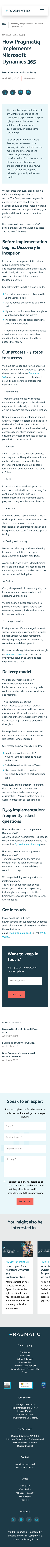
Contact (25, 1372)
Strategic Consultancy (25, 1404)
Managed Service (25, 1411)
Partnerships (25, 1362)
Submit (14, 994)
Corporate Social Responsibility (25, 1369)
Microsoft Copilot (25, 1446)
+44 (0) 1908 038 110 (25, 1467)
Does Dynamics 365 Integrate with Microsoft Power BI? (18, 1055)
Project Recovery (25, 1414)
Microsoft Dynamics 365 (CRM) (25, 1436)
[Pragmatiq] (18, 11)
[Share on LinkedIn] (13, 92)
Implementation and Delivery (25, 1408)
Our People (25, 1352)
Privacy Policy (31, 1539)
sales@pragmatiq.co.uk (25, 1464)
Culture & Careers (25, 1359)
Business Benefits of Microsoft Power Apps (20, 1031)
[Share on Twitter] (5, 92)
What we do (25, 1356)
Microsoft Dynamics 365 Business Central (25, 1439)
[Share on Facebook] (20, 92)
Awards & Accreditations (25, 1366)
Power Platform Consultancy (25, 1418)
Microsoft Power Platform (25, 1443)
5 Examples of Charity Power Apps (18, 1043)
